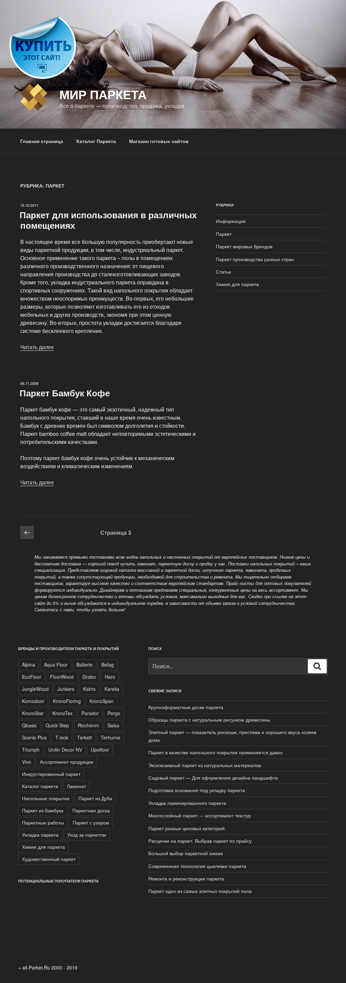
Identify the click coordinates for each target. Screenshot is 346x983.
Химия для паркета (237, 284)
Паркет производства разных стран (255, 259)
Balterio (84, 664)
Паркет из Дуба (95, 798)
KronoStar (33, 713)
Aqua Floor (56, 664)
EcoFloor (31, 676)
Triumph (31, 749)
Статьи (223, 271)
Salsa (113, 725)
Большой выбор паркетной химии (185, 853)
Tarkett (84, 737)
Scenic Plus (34, 737)
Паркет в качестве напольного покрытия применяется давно (215, 752)
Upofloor (100, 749)
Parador (90, 713)
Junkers (65, 688)
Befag (107, 664)
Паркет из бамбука (43, 810)
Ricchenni (88, 725)
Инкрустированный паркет (51, 773)
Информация (231, 221)
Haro (110, 676)
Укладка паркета (40, 834)
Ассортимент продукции (66, 761)
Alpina (28, 664)
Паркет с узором (91, 822)
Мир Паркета (103, 94)
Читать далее (37, 347)
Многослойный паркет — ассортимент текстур (199, 815)
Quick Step (57, 725)
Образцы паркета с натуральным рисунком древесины (209, 719)
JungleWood (35, 688)
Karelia (111, 688)
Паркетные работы (43, 822)
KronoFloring (67, 701)
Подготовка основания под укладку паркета (196, 790)
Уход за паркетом (86, 834)
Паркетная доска (91, 810)
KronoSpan (102, 701)
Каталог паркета (40, 786)
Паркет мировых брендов (244, 246)
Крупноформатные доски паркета (185, 707)
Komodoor (33, 701)
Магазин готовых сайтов (159, 141)
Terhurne (110, 737)
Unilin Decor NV (65, 749)
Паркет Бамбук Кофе (65, 393)
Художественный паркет (49, 858)
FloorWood (62, 676)
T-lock (61, 737)
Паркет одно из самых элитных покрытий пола (200, 891)
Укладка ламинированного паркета (187, 802)
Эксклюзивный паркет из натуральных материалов (204, 765)
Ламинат (76, 786)
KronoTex (62, 713)
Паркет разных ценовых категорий (186, 828)
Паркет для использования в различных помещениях (108, 219)
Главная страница (41, 141)
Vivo (26, 761)
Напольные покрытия (46, 798)
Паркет (223, 233)
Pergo (113, 713)
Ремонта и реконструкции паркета (186, 878)
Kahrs (89, 688)
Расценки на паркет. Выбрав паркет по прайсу (200, 840)
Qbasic (29, 725)
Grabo (89, 676)
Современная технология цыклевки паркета (197, 866)
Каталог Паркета (96, 141)
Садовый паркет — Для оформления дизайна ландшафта (213, 777)
